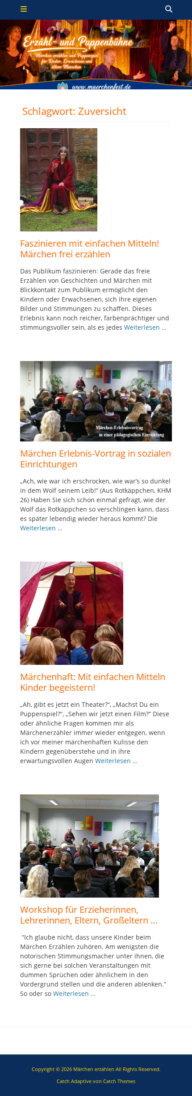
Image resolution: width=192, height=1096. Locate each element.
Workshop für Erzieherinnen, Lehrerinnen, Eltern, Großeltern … (89, 914)
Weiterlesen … (145, 327)
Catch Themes (119, 1081)
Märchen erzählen (93, 1069)
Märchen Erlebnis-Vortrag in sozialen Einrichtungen (95, 458)
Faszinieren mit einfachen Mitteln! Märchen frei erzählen (89, 248)
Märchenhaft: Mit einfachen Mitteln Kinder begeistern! (92, 682)
